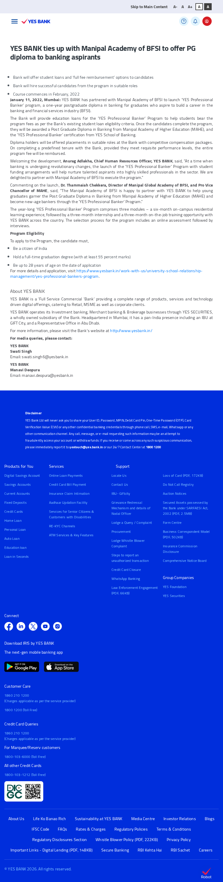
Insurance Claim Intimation (69, 493)
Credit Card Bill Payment (67, 484)
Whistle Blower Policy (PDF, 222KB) (127, 839)
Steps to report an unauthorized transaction (130, 557)
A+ (190, 7)
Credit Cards (13, 511)
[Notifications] (195, 21)
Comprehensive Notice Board (184, 560)
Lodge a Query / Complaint (132, 522)
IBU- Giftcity (121, 493)
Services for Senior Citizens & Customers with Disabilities (71, 514)
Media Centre (143, 819)
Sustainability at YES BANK (99, 819)
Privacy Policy (179, 839)
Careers (206, 850)
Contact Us (120, 484)
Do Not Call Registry (178, 484)
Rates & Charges (91, 829)
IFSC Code (40, 829)
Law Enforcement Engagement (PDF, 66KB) (135, 590)
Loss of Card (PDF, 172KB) (183, 475)
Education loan (15, 547)
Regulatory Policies (131, 829)
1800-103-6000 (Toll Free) (25, 756)
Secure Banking (115, 850)
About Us (16, 819)
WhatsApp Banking (126, 578)
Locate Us (119, 475)
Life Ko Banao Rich (49, 819)
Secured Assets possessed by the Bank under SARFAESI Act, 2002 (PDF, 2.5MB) (185, 508)
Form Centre (172, 522)
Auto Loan (11, 538)
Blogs (210, 819)
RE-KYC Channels (62, 526)
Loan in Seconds (16, 556)
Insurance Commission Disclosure (180, 548)
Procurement (121, 531)
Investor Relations (179, 819)
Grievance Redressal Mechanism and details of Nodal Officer (131, 508)
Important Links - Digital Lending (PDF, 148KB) (51, 850)
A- (175, 7)
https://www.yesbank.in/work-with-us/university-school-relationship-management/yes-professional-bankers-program (106, 273)
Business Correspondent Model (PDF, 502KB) (186, 534)
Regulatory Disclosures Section (59, 839)
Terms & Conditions (174, 829)
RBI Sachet (180, 850)
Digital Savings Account (22, 475)
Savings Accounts (17, 484)
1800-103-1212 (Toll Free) (25, 774)
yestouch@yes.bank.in (86, 447)
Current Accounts (17, 493)
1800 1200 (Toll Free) (20, 710)
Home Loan (12, 520)
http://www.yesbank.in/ (131, 330)
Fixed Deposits (15, 502)
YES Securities (174, 595)
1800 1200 (153, 447)
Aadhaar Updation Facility (68, 502)
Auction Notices (174, 493)
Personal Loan (15, 529)
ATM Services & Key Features (71, 535)
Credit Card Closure (126, 569)
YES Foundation (174, 586)
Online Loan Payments (66, 475)
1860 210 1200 (16, 695)
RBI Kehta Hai (150, 850)
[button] (14, 21)
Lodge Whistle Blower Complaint (128, 543)
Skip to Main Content (149, 6)
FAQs (62, 829)
